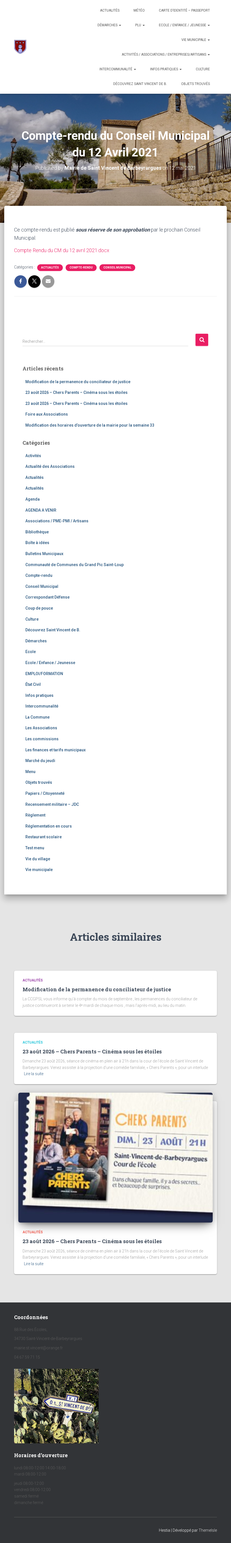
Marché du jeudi (40, 760)
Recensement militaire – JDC (52, 804)
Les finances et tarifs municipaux (55, 750)
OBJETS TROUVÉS (195, 84)
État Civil (33, 684)
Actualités (109, 10)
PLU (138, 25)
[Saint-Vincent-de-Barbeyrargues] (20, 47)
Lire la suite (33, 1073)
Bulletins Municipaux (44, 553)
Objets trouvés (38, 782)
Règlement (35, 815)
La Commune (37, 717)
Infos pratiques (164, 69)
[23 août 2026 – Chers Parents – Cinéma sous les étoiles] (115, 1157)
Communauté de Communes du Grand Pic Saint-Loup (74, 564)
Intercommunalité (116, 69)
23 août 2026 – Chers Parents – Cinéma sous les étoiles (76, 392)
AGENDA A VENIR (40, 510)
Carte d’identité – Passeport (184, 10)
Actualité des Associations (50, 466)
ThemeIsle (208, 1530)
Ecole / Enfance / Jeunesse (183, 25)
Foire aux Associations (46, 414)
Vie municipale (194, 40)
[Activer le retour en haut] (220, 1532)
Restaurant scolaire (43, 837)
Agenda (32, 499)
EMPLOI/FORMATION (44, 673)
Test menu (34, 848)
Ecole (30, 651)
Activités (33, 455)
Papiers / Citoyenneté (45, 793)
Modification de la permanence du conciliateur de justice (77, 381)
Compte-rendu (81, 267)
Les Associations (41, 728)
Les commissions (42, 739)
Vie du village (37, 859)
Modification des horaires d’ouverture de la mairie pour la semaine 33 (89, 425)
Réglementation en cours (48, 826)
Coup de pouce (39, 608)
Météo (139, 10)
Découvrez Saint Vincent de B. (140, 84)
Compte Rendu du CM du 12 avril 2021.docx (61, 250)
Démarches (107, 25)
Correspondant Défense (47, 597)
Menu (30, 771)
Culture (203, 69)
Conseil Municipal (117, 267)
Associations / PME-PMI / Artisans (56, 521)
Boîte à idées (37, 542)
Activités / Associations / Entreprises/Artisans (164, 54)
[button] (119, 25)
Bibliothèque (37, 532)
